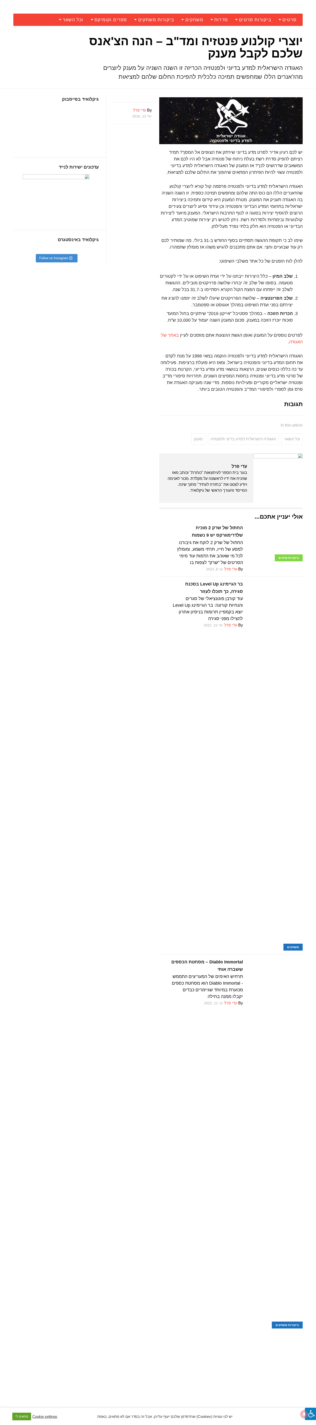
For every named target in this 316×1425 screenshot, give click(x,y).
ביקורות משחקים (156, 19)
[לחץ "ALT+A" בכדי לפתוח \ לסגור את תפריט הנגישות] (310, 1414)
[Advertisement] (231, 1363)
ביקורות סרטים (255, 19)
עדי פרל (239, 466)
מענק (198, 439)
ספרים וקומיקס (111, 19)
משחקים (194, 19)
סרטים (289, 19)
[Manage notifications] (304, 1414)
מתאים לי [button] (21, 1416)
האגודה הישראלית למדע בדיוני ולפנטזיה (243, 439)
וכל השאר (73, 19)
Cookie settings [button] (44, 1417)
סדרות (221, 19)
